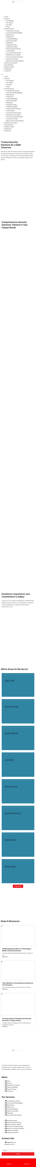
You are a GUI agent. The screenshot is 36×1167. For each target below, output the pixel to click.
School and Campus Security (14, 57)
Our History (9, 23)
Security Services (9, 29)
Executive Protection (12, 59)
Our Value (9, 25)
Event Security (10, 51)
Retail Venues (10, 35)
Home (6, 17)
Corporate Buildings (12, 39)
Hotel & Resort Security (12, 31)
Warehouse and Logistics (13, 55)
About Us (7, 19)
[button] (18, 75)
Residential (9, 43)
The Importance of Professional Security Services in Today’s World (16, 1019)
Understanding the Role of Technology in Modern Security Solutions (16, 950)
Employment (8, 69)
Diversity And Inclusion (11, 63)
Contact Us (8, 71)
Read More (4, 956)
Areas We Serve (9, 65)
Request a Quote (9, 67)
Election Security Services (13, 49)
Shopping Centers (11, 45)
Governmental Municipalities (14, 33)
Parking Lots (9, 37)
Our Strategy (9, 21)
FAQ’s (8, 27)
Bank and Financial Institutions (15, 61)
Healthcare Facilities (12, 47)
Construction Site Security (13, 53)
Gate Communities (11, 41)
